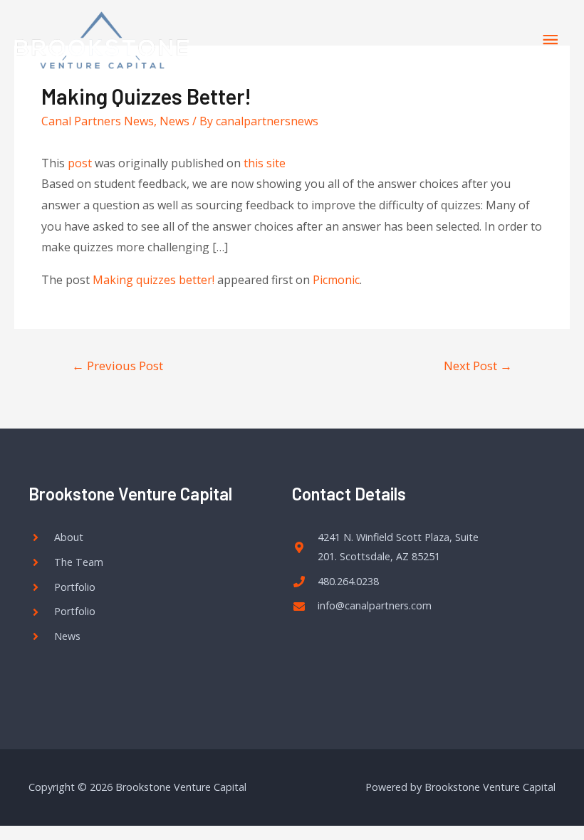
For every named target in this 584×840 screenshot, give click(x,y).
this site (265, 163)
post (80, 163)
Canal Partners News (97, 121)
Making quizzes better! (153, 280)
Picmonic (336, 280)
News (174, 121)
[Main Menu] (550, 40)
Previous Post (117, 365)
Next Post (478, 365)
